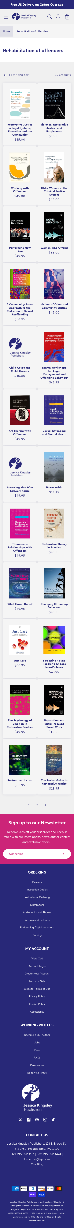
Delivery (37, 882)
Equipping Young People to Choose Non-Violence (54, 664)
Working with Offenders (20, 189)
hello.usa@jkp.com (37, 1159)
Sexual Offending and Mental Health (54, 432)
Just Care (20, 660)
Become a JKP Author (37, 1034)
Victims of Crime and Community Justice (54, 306)
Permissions (37, 1065)
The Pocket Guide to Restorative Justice (54, 782)
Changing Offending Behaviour (54, 605)
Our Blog (37, 1164)
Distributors (37, 904)
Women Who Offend (54, 247)
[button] (6, 17)
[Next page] (45, 805)
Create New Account (37, 973)
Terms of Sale (37, 981)
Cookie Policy (37, 1004)
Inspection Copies (37, 889)
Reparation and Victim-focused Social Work (54, 724)
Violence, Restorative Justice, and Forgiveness (54, 128)
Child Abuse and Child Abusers (20, 369)
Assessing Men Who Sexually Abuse (20, 489)
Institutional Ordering (37, 897)
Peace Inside (54, 487)
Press (37, 1050)
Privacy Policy (37, 996)
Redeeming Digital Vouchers (37, 927)
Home (6, 31)
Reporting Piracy (37, 1072)
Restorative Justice (19, 780)
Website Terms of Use (37, 988)
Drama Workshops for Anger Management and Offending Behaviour (54, 372)
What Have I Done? (19, 604)
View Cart (37, 958)
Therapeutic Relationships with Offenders (20, 547)
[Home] (24, 17)
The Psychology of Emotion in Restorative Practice (20, 724)
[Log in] (58, 16)
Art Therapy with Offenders (20, 432)
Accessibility (37, 1011)
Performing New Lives (20, 249)
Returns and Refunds (37, 920)
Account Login (37, 966)
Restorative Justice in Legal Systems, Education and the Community (19, 129)
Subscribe (16, 853)
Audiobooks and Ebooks (37, 912)
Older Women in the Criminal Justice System (54, 191)
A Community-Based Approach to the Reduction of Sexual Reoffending (19, 309)
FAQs (37, 1057)
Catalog (37, 935)
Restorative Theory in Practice (54, 545)
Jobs (37, 1042)
